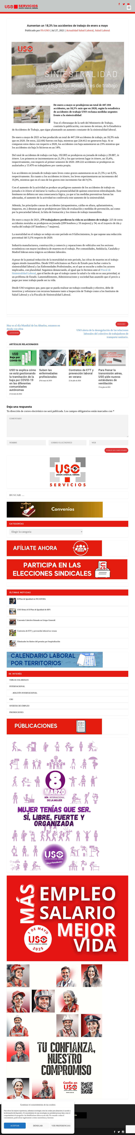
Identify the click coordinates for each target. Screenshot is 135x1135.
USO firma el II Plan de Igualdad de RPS (33, 610)
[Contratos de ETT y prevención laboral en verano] (82, 358)
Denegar (38, 1126)
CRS (11, 699)
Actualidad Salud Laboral (80, 30)
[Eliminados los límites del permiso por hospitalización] (12, 643)
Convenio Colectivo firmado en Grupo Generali (36, 620)
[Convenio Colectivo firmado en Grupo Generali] (12, 622)
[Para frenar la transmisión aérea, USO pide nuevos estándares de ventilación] (112, 358)
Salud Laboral (102, 30)
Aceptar (14, 1126)
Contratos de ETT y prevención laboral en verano (81, 373)
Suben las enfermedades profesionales (48, 373)
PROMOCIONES (16, 712)
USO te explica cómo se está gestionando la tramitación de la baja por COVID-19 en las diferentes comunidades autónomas (22, 380)
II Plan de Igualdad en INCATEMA (31, 599)
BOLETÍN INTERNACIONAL (25, 693)
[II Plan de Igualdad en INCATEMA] (12, 601)
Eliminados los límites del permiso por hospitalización (38, 642)
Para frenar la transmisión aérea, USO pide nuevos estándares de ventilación (110, 376)
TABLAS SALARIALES (19, 680)
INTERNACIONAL (17, 686)
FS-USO (45, 30)
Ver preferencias (61, 1126)
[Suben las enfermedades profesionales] (52, 358)
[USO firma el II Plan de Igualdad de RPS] (12, 611)
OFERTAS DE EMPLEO (19, 706)
